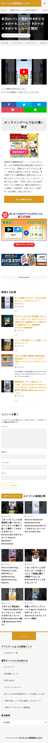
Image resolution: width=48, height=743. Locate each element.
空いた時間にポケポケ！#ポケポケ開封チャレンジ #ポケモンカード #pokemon (30, 301)
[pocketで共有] (12, 110)
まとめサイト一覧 (11, 653)
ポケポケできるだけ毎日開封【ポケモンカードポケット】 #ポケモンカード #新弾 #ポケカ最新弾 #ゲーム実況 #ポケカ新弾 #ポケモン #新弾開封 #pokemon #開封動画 (30, 322)
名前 (4, 452)
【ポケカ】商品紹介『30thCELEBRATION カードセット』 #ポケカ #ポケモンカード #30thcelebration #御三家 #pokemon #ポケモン (12, 615)
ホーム (3, 10)
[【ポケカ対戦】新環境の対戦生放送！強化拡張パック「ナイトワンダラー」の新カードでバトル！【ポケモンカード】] (7, 360)
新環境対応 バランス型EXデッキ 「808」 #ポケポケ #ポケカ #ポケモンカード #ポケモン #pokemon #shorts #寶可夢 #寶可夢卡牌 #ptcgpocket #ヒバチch (31, 387)
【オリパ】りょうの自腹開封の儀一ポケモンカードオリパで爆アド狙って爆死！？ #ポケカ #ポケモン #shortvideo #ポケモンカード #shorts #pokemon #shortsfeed (12, 531)
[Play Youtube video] (24, 72)
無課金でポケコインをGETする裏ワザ (23, 10)
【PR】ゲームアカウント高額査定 (17, 707)
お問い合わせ (9, 680)
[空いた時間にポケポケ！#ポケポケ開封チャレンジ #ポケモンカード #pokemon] (7, 303)
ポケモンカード (22, 35)
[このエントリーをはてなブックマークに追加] (39, 104)
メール (5, 462)
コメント (4, 426)
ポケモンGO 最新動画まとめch (30, 738)
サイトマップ (9, 667)
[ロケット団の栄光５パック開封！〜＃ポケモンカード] (7, 345)
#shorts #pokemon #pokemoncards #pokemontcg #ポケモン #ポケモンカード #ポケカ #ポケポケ (35, 525)
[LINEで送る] (35, 110)
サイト (4, 473)
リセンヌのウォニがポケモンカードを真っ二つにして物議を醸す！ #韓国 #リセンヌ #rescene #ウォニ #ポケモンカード (35, 575)
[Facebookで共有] (8, 104)
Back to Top (24, 637)
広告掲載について (11, 674)
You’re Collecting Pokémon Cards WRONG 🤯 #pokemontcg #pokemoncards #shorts (9, 575)
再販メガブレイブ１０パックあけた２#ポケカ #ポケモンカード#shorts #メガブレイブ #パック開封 (36, 612)
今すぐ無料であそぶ (24, 199)
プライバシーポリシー (12, 687)
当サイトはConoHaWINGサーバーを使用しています (24, 694)
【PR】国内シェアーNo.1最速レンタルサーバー (22, 701)
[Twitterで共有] (23, 104)
